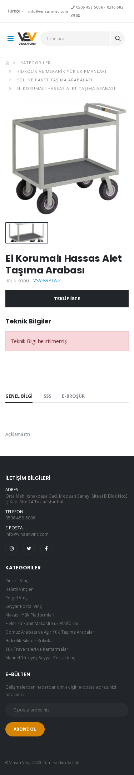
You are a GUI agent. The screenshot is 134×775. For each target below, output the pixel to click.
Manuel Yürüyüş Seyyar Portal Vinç (40, 657)
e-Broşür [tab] (73, 396)
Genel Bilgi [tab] (19, 396)
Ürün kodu (17, 280)
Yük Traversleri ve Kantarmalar (36, 649)
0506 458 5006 (89, 7)
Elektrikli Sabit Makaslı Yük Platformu (42, 623)
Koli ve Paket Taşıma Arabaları (54, 79)
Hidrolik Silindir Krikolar (29, 640)
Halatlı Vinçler (19, 589)
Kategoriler (35, 62)
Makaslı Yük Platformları (29, 615)
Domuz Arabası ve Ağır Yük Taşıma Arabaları (50, 632)
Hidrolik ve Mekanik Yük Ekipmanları (61, 71)
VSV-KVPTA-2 (47, 280)
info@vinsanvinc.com (48, 11)
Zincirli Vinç (16, 580)
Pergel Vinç (16, 597)
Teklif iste (67, 299)
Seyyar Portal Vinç (23, 606)
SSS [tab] (47, 396)
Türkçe (13, 11)
